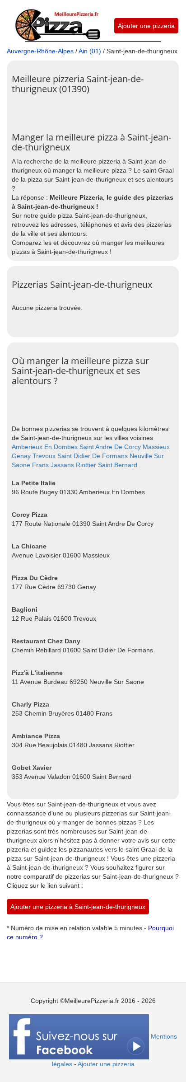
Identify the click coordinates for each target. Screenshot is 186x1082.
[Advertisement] (99, 109)
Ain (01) (90, 51)
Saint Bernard (117, 464)
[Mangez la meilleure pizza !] (57, 19)
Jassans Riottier (73, 464)
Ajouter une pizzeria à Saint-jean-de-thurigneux (77, 906)
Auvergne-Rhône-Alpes (40, 51)
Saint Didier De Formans (92, 455)
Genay (21, 455)
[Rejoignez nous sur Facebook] (79, 1036)
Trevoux (44, 455)
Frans (40, 464)
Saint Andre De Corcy (110, 446)
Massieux (156, 446)
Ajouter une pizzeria (146, 25)
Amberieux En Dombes (45, 446)
